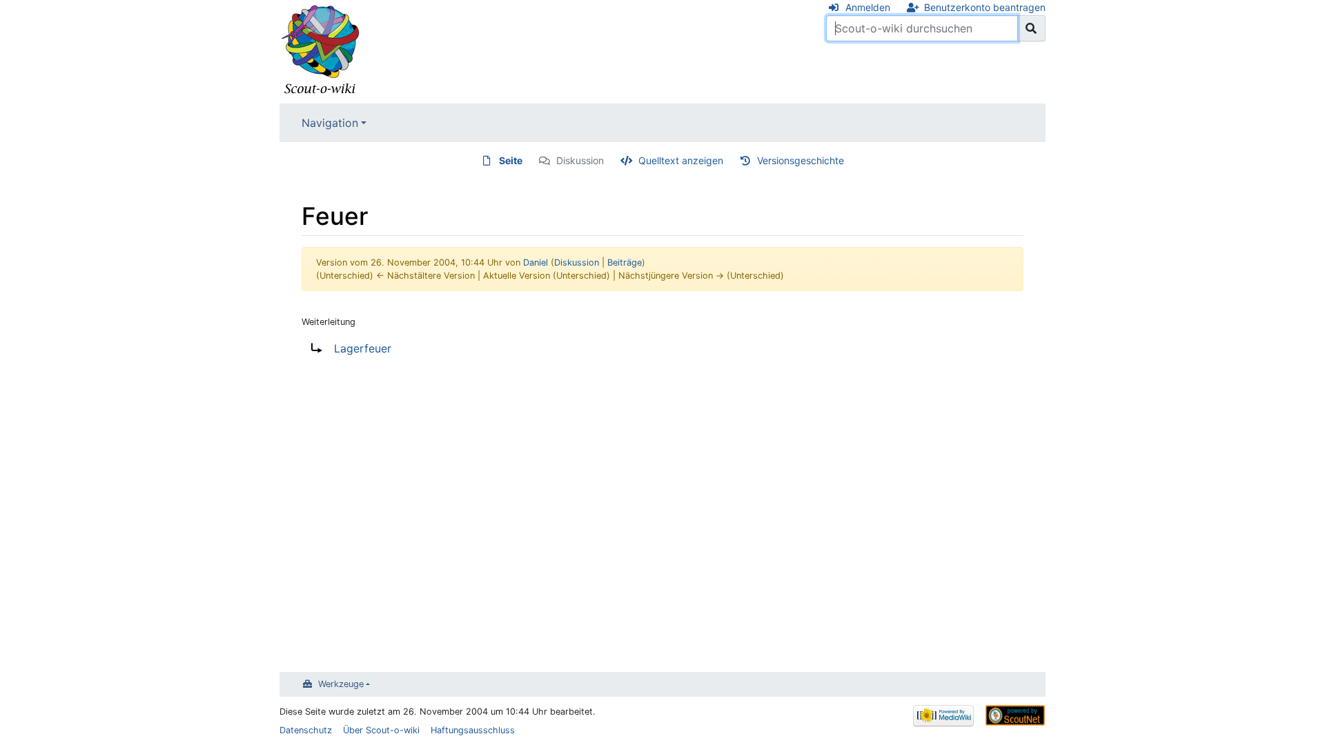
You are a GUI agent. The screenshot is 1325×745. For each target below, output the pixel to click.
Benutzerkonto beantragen (985, 7)
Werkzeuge (341, 684)
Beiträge (624, 262)
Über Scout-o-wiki (381, 730)
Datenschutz (305, 730)
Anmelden (867, 7)
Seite (510, 160)
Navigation (330, 123)
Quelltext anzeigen (680, 160)
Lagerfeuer (362, 348)
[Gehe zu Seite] (1031, 28)
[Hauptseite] (320, 50)
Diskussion (580, 160)
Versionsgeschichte (800, 160)
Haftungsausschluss (473, 730)
